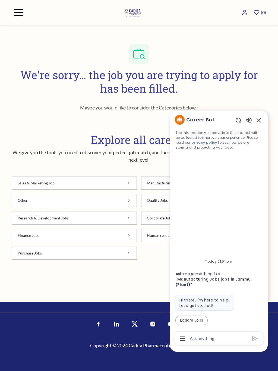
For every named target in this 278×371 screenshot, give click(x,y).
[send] (255, 338)
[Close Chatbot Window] (258, 120)
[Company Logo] (133, 11)
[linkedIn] (116, 324)
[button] (245, 12)
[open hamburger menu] (18, 12)
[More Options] (182, 338)
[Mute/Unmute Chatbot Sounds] (249, 120)
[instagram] (153, 324)
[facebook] (98, 324)
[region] (219, 228)
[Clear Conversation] (238, 120)
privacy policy (204, 142)
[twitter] (135, 324)
